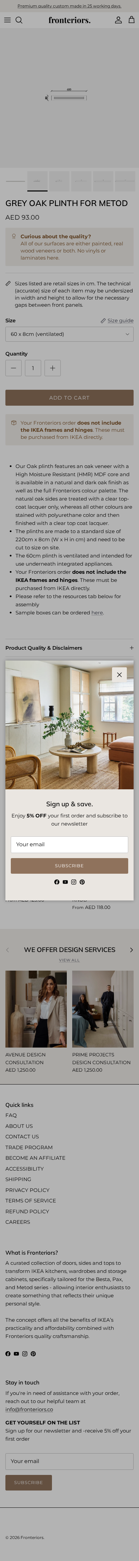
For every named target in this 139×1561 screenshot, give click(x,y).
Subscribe (69, 865)
